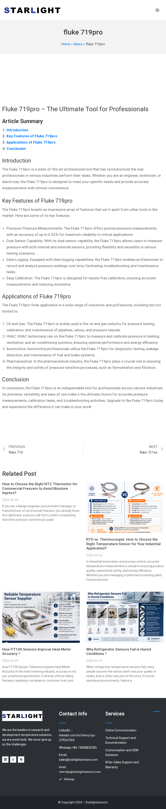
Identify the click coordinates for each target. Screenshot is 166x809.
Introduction (17, 130)
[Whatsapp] (13, 759)
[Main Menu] (157, 10)
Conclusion (16, 148)
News (78, 44)
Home (65, 44)
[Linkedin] (5, 759)
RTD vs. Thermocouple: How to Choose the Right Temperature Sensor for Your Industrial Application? (123, 543)
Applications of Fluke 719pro (31, 142)
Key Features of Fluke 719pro (31, 136)
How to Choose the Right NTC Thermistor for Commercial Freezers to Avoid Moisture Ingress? (39, 488)
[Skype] (21, 759)
